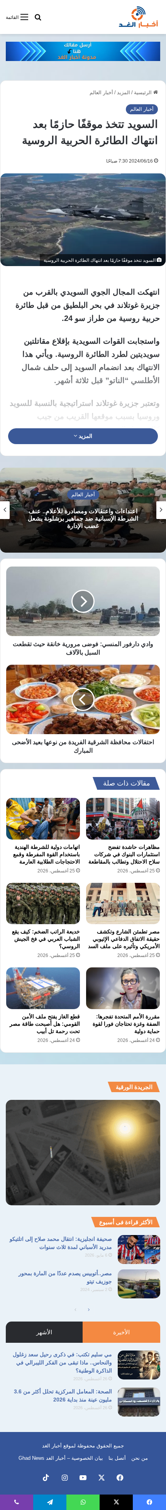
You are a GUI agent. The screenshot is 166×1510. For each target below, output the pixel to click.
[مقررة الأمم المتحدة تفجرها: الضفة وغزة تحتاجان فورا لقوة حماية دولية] (123, 988)
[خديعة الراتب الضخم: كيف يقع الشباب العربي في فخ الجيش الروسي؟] (43, 904)
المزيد (123, 92)
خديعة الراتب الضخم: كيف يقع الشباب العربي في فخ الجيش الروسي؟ (46, 938)
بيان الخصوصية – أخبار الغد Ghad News (61, 1458)
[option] (83, 510)
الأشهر (44, 1332)
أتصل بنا (117, 1458)
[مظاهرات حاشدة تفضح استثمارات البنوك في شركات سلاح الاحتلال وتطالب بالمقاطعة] (123, 819)
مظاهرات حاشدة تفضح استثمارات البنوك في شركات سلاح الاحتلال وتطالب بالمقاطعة (124, 854)
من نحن (139, 1458)
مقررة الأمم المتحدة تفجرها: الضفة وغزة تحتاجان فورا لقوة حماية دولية (126, 1023)
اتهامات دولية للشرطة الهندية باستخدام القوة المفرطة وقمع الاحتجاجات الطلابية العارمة (46, 854)
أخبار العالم (101, 92)
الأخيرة (121, 1332)
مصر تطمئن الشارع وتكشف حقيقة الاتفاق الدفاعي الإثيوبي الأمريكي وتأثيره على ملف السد (124, 938)
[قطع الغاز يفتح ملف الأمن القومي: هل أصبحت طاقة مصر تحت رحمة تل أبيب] (43, 988)
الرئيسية (143, 92)
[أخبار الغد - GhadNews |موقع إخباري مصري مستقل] (138, 17)
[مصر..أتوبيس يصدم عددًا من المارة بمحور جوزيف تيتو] (139, 1283)
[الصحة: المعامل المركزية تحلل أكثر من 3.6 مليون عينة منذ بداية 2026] (139, 1402)
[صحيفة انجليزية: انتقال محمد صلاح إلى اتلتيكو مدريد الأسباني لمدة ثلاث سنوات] (139, 1249)
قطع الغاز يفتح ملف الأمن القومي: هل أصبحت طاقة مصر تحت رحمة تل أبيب (45, 1023)
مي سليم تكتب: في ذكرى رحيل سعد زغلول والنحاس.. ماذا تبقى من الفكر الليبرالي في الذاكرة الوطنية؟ (62, 1362)
